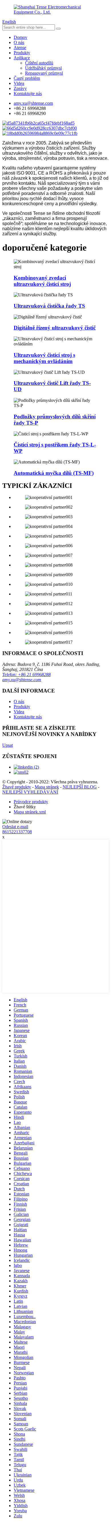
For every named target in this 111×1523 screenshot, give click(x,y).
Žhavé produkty (16, 786)
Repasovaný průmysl (44, 73)
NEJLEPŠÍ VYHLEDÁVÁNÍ (30, 792)
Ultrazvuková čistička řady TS (49, 306)
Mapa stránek (47, 786)
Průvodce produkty (31, 801)
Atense (20, 47)
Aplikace (22, 57)
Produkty (22, 52)
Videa (19, 83)
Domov (20, 37)
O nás (19, 42)
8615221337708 (17, 831)
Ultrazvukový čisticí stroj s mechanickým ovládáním (44, 358)
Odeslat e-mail (15, 826)
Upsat (7, 745)
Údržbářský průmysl (43, 68)
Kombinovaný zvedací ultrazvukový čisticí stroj (42, 281)
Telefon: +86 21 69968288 (26, 674)
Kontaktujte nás (28, 93)
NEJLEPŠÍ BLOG (80, 786)
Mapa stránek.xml (30, 811)
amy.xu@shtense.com (21, 679)
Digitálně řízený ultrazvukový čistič (55, 328)
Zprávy (20, 88)
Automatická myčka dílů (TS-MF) (54, 473)
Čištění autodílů (39, 62)
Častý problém (27, 78)
